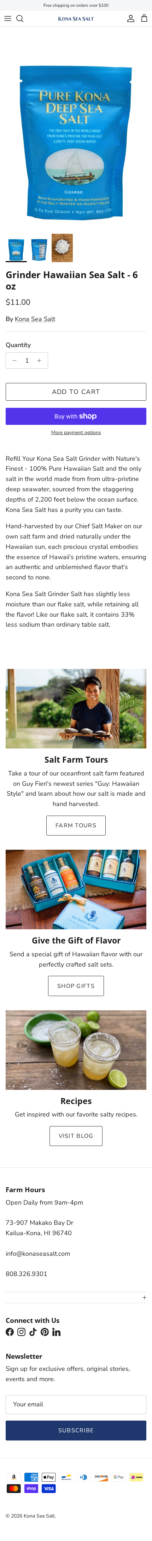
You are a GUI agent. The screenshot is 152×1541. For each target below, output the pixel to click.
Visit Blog (76, 1136)
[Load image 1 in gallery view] (76, 128)
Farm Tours (76, 825)
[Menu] (8, 18)
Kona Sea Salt (35, 319)
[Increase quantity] (41, 360)
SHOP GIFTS (76, 986)
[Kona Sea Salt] (76, 18)
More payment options (76, 433)
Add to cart (76, 392)
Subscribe (76, 1430)
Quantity (18, 345)
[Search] (23, 18)
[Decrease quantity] (12, 360)
